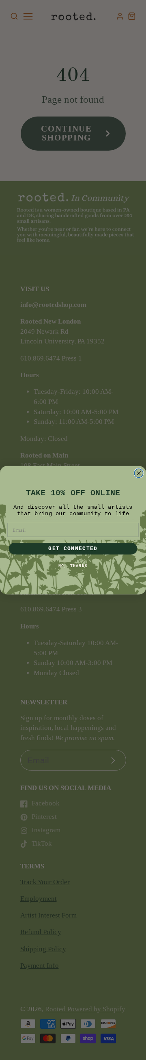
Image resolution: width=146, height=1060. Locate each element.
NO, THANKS (73, 565)
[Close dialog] (138, 472)
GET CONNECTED (73, 548)
